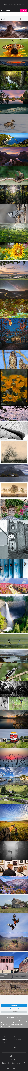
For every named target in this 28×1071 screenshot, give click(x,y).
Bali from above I (5, 239)
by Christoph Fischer (4, 164)
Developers (5, 1036)
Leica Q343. (4, 910)
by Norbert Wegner (4, 69)
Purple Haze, (4, 591)
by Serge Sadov (3, 348)
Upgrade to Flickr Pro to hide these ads (14, 4)
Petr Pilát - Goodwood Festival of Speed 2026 (10, 929)
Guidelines (4, 1039)
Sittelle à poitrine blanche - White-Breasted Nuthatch (10, 220)
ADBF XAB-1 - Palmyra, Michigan (9, 745)
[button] (21, 37)
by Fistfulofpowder (4, 912)
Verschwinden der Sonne (7, 764)
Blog (3, 1034)
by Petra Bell (3, 404)
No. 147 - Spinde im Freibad (7, 575)
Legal (3, 1047)
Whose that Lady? (5, 54)
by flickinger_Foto (4, 802)
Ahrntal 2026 (4, 801)
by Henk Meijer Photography (6, 103)
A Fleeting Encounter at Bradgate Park (10, 315)
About (3, 1031)
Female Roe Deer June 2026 (14, 707)
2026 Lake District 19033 (7, 948)
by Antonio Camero (4, 661)
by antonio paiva (4, 557)
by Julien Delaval (4, 240)
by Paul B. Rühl (4, 765)
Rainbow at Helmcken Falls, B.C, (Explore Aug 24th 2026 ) (10, 630)
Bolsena (3, 517)
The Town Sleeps (5, 111)
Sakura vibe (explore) (6, 347)
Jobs (15, 1031)
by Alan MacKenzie (13, 708)
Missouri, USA (4, 87)
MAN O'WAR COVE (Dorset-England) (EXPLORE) (10, 144)
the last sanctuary (5, 694)
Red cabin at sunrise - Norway (8, 101)
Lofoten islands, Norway (7, 479)
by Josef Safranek (4, 462)
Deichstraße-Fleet (5, 857)
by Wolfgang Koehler (4, 632)
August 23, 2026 (14, 1005)
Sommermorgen (5, 277)
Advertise (16, 1034)
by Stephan (3, 439)
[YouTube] (14, 1069)
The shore (3, 726)
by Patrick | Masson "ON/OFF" (6, 183)
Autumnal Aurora (5, 892)
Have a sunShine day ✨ (7, 258)
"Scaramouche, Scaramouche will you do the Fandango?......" (10, 873)
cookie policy (6, 1026)
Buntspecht (3, 678)
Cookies (16, 1036)
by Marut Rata (3, 259)
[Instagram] (20, 1069)
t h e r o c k (3, 35)
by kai (2, 727)
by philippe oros (3, 131)
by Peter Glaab (3, 858)
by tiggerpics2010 (4, 840)
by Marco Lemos (3, 37)
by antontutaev (3, 949)
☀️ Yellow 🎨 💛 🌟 (5, 403)
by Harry (2, 593)
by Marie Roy (3, 221)
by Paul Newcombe (4, 497)
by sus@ (2, 278)
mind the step (4, 437)
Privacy (16, 1047)
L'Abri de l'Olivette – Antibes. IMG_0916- (10, 782)
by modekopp (3, 679)
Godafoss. (3, 660)
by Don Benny (3, 893)
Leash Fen (3, 496)
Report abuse (17, 1039)
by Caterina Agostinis (4, 518)
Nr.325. (2, 461)
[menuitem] (17, 10)
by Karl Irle (3, 202)
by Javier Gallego (4, 146)
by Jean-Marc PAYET (4, 783)
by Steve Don (3, 56)
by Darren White (4, 297)
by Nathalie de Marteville (5, 420)
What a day (3, 838)
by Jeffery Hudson (4, 88)
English (3, 1042)
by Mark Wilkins (4, 874)
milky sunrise (4, 68)
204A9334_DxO (5, 366)
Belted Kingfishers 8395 (7, 647)
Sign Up (23, 10)
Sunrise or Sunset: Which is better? (9, 163)
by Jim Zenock (3, 367)
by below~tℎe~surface (5, 695)
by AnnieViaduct (4, 746)
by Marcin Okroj (4, 316)
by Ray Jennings (4, 112)
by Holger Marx (3, 576)
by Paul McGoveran (4, 648)
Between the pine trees (7, 419)
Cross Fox (3, 992)
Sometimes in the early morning (8, 201)
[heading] (7, 10)
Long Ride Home (5, 296)
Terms (3, 1050)
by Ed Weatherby (4, 930)
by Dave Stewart (4, 994)
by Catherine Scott (4, 978)
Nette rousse (4, 130)
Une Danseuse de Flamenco (8, 182)
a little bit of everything (7, 976)
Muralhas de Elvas (5, 556)
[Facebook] (8, 1069)
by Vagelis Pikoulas (4, 480)
